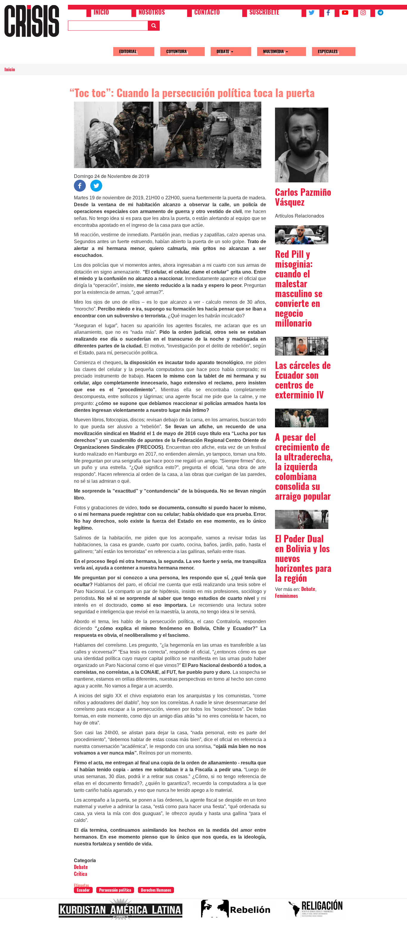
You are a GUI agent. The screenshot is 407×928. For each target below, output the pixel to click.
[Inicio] (33, 21)
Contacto (207, 13)
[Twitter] (96, 185)
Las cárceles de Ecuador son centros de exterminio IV (303, 380)
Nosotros (152, 13)
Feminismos (286, 596)
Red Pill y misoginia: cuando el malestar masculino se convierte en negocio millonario (298, 288)
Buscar (154, 26)
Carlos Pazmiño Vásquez (303, 197)
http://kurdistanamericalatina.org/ (123, 911)
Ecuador (83, 890)
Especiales (328, 51)
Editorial (127, 51)
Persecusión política (115, 890)
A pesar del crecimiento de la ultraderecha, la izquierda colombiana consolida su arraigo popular (304, 466)
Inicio (101, 13)
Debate (223, 51)
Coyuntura (176, 51)
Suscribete (264, 13)
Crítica (80, 874)
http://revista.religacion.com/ (318, 911)
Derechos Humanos (156, 890)
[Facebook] (80, 185)
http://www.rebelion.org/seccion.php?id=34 (237, 911)
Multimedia (274, 51)
